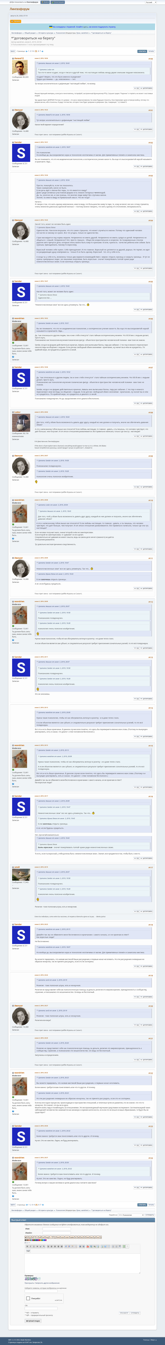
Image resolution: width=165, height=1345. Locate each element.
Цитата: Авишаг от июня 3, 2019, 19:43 (53, 286)
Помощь (146, 1340)
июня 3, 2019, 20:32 (41, 1073)
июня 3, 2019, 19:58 (41, 367)
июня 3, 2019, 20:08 (41, 500)
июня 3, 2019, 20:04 (41, 412)
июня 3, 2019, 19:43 (41, 220)
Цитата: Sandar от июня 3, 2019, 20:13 (53, 750)
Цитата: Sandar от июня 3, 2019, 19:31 (53, 323)
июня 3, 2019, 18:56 (41, 58)
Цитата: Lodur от (47, 69)
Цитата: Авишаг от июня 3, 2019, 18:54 (53, 180)
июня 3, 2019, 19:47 (41, 281)
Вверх (13, 1205)
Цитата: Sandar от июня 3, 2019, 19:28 (53, 471)
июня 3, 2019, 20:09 (41, 558)
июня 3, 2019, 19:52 (41, 318)
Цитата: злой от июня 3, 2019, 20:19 (52, 980)
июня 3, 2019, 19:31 (41, 142)
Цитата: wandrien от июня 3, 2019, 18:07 (54, 147)
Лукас (78, 33)
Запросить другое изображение (47, 1283)
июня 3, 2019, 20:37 (41, 1157)
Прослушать (29, 1283)
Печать (151, 51)
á (25, 1242)
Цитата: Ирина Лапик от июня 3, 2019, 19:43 (55, 574)
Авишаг (18, 109)
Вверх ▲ (154, 1340)
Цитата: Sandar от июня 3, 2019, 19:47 (53, 563)
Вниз (13, 51)
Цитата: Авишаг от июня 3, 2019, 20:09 (53, 801)
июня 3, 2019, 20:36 (41, 1126)
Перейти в (113, 1215)
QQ (138, 88)
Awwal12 (19, 58)
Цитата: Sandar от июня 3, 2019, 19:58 (53, 460)
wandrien (84, 33)
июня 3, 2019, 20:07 (41, 456)
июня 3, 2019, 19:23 (41, 110)
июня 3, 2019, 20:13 (41, 707)
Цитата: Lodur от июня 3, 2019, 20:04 (53, 505)
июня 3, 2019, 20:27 (41, 1006)
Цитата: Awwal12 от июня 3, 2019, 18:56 (54, 115)
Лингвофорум (19, 9)
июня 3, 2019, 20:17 (41, 796)
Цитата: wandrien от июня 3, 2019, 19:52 (54, 372)
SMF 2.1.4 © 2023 (14, 1340)
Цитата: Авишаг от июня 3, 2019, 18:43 (53, 63)
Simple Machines (25, 1340)
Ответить (142, 51)
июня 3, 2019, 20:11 (41, 657)
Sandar (18, 142)
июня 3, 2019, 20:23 (41, 924)
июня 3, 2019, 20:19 (41, 867)
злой (17, 867)
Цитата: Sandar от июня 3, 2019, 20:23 (53, 1078)
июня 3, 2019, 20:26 (41, 975)
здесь (85, 27)
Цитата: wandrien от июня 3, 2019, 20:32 (54, 1131)
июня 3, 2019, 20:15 (41, 745)
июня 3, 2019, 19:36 (41, 175)
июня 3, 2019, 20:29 (41, 1038)
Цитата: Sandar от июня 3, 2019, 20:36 (53, 1162)
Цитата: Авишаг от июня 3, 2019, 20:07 (53, 606)
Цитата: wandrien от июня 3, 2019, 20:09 (54, 712)
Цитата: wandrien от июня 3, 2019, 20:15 (54, 929)
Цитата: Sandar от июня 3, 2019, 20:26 (53, 1043)
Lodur (17, 412)
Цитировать (147, 88)
